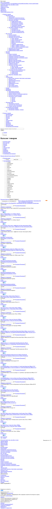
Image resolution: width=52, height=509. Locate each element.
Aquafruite (9, 185)
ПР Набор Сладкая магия (6, 237)
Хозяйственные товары (14, 49)
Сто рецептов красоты (12, 175)
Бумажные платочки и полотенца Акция (18, 57)
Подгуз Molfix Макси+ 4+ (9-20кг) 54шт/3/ (10, 213)
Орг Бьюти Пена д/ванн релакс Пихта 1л (10, 295)
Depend (9, 195)
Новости (17, 3)
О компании (3, 3)
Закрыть (2, 497)
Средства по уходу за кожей (15, 96)
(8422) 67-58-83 (4, 6)
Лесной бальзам (11, 171)
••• (6, 110)
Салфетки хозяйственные (17, 44)
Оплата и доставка (10, 3)
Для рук (13, 100)
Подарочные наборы (13, 108)
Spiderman (9, 187)
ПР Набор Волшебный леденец (8, 272)
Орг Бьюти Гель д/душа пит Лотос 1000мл (10, 425)
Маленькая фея (10, 174)
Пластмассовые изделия (14, 36)
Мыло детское (12, 81)
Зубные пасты (14, 72)
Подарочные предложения (12, 107)
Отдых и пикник (12, 34)
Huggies (9, 178)
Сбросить (7, 199)
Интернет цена (6, 158)
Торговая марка (6, 160)
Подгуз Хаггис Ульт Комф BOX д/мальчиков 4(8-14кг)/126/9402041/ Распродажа (29, 201)
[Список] (50, 200)
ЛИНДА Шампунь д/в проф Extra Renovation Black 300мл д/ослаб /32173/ (17, 331)
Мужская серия (9, 102)
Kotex (8, 181)
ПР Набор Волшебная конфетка (8, 284)
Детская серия (9, 77)
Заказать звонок (4, 441)
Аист (8, 168)
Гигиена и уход (12, 79)
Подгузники (11, 84)
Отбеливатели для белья (17, 22)
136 (4, 438)
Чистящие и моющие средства (16, 27)
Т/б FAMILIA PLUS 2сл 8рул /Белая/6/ (9, 389)
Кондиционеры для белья (17, 23)
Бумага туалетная (13, 54)
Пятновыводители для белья (18, 26)
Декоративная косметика (14, 80)
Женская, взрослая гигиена (15, 60)
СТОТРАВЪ (10, 186)
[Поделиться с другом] (1, 212)
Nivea (8, 193)
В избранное (3, 210)
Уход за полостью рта (13, 86)
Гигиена (8, 52)
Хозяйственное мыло (16, 21)
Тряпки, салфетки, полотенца (18, 45)
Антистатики (12, 16)
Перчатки (13, 43)
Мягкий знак (10, 191)
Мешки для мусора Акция (17, 42)
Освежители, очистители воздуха (16, 17)
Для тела (13, 97)
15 (50, 440)
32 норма (9, 172)
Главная (5, 132)
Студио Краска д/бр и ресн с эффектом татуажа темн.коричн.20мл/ (16, 225)
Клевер (7, 87)
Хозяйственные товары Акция (16, 50)
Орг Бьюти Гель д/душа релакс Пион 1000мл (11, 307)
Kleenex (9, 179)
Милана (9, 167)
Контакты (24, 3)
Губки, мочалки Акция (16, 39)
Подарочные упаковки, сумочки (16, 109)
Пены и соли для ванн (16, 68)
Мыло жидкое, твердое (14, 62)
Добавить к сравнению (6, 207)
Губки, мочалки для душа (17, 67)
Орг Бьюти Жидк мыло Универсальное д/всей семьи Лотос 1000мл (16, 413)
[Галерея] (48, 200)
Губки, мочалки (15, 38)
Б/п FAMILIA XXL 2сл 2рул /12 (8, 401)
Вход (2, 2)
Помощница (10, 163)
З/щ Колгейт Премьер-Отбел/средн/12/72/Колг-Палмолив (14, 354)
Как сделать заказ (31, 3)
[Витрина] (46, 200)
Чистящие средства (15, 30)
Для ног (13, 98)
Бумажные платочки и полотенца (16, 56)
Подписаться (10, 493)
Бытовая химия (9, 15)
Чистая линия (10, 177)
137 (5, 438)
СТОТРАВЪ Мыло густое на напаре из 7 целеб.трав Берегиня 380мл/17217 (18, 366)
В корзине (22, 205)
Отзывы (36, 3)
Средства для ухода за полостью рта (17, 69)
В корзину (17, 205)
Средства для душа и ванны (15, 65)
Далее (2, 209)
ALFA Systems (9, 495)
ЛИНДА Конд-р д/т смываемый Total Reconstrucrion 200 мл (14, 342)
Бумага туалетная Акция (14, 55)
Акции (20, 3)
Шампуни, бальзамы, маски (15, 74)
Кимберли (8, 89)
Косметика (8, 90)
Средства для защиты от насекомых (17, 19)
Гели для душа (14, 66)
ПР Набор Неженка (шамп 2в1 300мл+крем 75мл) (12, 249)
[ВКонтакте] (3, 212)
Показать (3, 199)
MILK (8, 182)
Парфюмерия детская (13, 83)
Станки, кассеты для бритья (15, 106)
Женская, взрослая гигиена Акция (16, 61)
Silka (8, 194)
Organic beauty (10, 183)
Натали (9, 197)
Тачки (8, 190)
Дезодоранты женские (14, 91)
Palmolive (9, 164)
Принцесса (9, 189)
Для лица (13, 101)
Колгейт (8, 51)
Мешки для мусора (15, 40)
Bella (8, 166)
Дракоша (9, 170)
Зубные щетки (14, 73)
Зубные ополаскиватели (17, 71)
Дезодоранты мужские (14, 103)
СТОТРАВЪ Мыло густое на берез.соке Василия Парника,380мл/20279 (17, 378)
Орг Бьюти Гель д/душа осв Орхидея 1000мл (11, 319)
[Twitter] (5, 212)
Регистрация (6, 2)
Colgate (9, 162)
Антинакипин (14, 28)
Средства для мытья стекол (17, 31)
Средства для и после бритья (15, 104)
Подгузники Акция (13, 85)
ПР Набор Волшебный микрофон (8, 260)
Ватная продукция (13, 59)
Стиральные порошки (16, 25)
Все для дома (9, 33)
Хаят (7, 75)
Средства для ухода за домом (15, 37)
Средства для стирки (13, 20)
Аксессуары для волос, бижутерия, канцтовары (20, 78)
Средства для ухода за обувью (15, 48)
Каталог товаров (7, 14)
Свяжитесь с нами (5, 7)
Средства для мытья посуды (17, 32)
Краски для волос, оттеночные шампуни (18, 94)
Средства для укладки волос (15, 95)
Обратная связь (4, 443)
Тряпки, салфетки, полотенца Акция (19, 46)
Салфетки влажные (13, 63)
